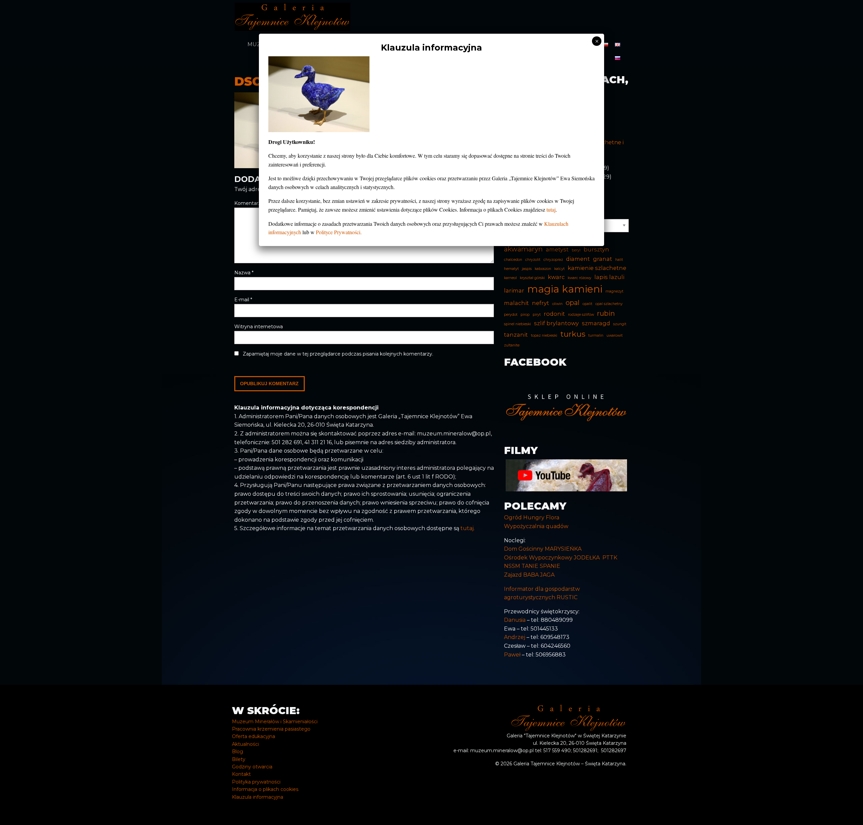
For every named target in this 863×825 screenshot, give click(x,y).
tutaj (551, 209)
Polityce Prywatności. (339, 232)
